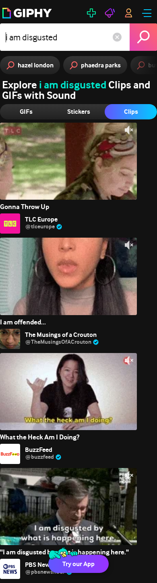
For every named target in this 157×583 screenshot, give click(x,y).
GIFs (26, 111)
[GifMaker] (91, 13)
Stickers (78, 111)
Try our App (78, 564)
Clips (131, 111)
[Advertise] (110, 13)
